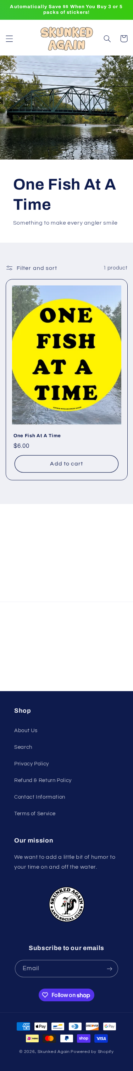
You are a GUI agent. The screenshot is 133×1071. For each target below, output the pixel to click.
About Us (26, 730)
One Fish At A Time (37, 436)
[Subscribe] (110, 593)
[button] (9, 38)
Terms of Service (35, 813)
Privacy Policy (31, 763)
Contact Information (39, 797)
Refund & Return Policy (43, 780)
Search (23, 747)
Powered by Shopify (92, 1052)
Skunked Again (54, 1052)
